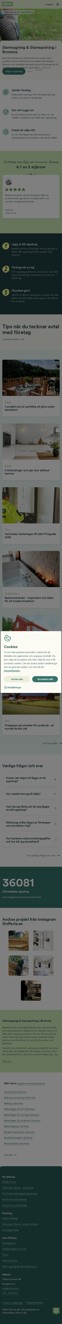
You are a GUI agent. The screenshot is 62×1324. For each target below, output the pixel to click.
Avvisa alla (17, 679)
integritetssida (12, 671)
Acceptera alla (45, 679)
